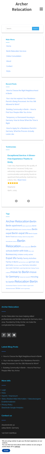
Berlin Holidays (18, 236)
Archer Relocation (22, 6)
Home (8, 46)
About (8, 61)
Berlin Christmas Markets (24, 229)
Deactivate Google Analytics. (13, 408)
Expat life (11, 258)
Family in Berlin (12, 262)
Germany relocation (29, 265)
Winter (17, 288)
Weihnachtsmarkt (10, 288)
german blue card (23, 262)
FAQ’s (8, 71)
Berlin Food (10, 237)
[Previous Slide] (16, 201)
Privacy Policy (7, 405)
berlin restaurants (25, 246)
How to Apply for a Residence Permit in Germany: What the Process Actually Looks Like (21, 131)
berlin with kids (20, 250)
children (21, 254)
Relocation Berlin (26, 281)
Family (20, 258)
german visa (34, 262)
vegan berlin (30, 285)
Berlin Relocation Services (16, 51)
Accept (6, 450)
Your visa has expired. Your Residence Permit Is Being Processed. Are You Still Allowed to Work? (21, 101)
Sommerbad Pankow (11, 285)
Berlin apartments (27, 226)
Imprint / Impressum (10, 396)
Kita (7, 268)
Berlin (33, 221)
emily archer (28, 254)
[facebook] (4, 335)
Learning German (25, 268)
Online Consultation (13, 56)
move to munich (25, 277)
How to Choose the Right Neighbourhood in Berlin (22, 356)
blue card (31, 251)
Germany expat (18, 265)
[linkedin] (14, 335)
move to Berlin (19, 272)
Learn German (14, 268)
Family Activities (29, 258)
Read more (22, 180)
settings (17, 447)
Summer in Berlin (22, 285)
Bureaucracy (11, 254)
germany (9, 265)
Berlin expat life (20, 233)
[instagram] (9, 335)
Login (4, 390)
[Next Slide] (28, 201)
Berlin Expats (33, 233)
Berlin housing (26, 236)
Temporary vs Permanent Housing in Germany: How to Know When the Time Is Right (22, 120)
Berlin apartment (14, 225)
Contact (9, 66)
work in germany (25, 288)
